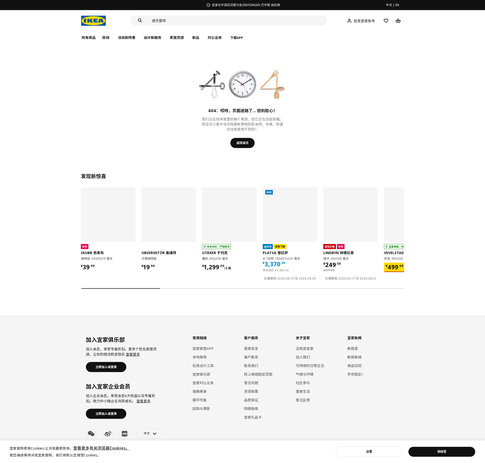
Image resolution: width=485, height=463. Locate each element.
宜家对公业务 (203, 382)
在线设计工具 (203, 365)
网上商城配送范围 (258, 374)
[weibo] (108, 433)
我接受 (441, 451)
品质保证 (251, 400)
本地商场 (199, 357)
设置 (369, 451)
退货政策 (251, 391)
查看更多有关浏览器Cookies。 (101, 448)
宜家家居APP (202, 348)
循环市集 (199, 400)
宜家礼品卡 (253, 417)
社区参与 (303, 382)
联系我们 (251, 365)
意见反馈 (303, 400)
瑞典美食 (199, 391)
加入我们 (303, 357)
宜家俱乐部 (201, 374)
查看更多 (133, 354)
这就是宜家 (304, 348)
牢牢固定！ (356, 374)
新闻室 (352, 348)
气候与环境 (304, 374)
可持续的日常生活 (310, 365)
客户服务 (251, 357)
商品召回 (354, 365)
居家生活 (303, 391)
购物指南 (251, 408)
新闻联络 (354, 357)
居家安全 (251, 348)
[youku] (124, 433)
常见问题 (251, 382)
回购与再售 (201, 408)
